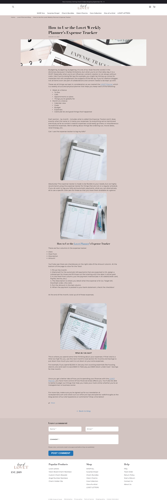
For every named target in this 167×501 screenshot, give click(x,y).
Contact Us (128, 481)
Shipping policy (100, 499)
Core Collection (92, 481)
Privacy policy (78, 499)
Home (13, 17)
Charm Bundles (92, 475)
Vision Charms (91, 478)
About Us (127, 484)
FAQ (125, 469)
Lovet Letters (54, 469)
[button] (13, 7)
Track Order (128, 472)
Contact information (113, 499)
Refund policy (68, 499)
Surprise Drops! (92, 472)
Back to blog (85, 411)
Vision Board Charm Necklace (60, 472)
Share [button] (53, 403)
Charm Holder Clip (56, 481)
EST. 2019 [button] (16, 472)
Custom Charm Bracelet (58, 475)
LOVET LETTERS (92, 487)
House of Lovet (57, 499)
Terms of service (89, 499)
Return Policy (129, 475)
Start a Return (129, 478)
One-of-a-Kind (91, 484)
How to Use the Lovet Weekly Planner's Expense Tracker (52, 17)
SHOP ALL (90, 469)
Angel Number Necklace (58, 478)
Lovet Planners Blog (24, 17)
